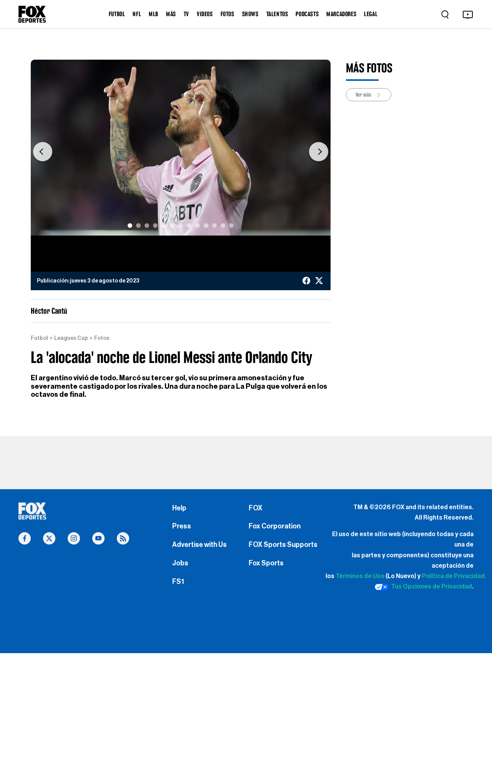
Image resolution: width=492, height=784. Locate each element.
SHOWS (250, 13)
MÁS (171, 13)
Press (181, 526)
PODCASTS (307, 13)
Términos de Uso (360, 576)
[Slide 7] (180, 225)
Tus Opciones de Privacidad (431, 586)
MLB (153, 13)
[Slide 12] (223, 225)
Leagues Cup (71, 338)
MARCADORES (341, 13)
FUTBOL (117, 13)
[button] (43, 151)
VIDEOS (205, 13)
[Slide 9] (197, 225)
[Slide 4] (155, 225)
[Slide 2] (138, 225)
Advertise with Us (199, 544)
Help (179, 508)
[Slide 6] (172, 225)
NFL (137, 13)
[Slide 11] (214, 225)
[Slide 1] (130, 225)
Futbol (39, 338)
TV (186, 13)
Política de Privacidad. (454, 576)
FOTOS (227, 13)
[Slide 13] (231, 225)
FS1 (178, 581)
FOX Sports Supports (283, 544)
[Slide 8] (189, 225)
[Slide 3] (147, 225)
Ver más (364, 95)
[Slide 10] (206, 225)
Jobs (180, 563)
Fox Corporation (275, 526)
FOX (256, 508)
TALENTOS (277, 13)
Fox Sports (266, 563)
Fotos (102, 338)
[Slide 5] (163, 225)
